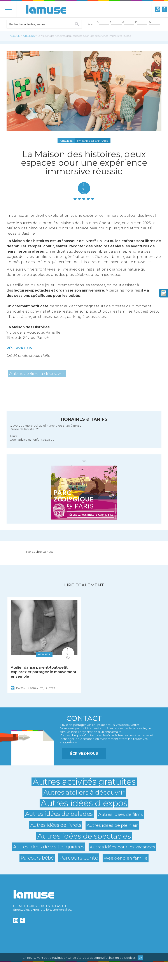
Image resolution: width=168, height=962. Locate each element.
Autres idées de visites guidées (48, 846)
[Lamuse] (46, 9)
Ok (140, 957)
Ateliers (29, 35)
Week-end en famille (125, 858)
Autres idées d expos (84, 803)
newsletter (163, 293)
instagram (157, 9)
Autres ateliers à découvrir (36, 373)
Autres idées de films (120, 814)
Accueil (15, 35)
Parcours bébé (37, 858)
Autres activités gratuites (84, 781)
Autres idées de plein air (112, 825)
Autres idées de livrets (55, 825)
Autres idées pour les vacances (122, 846)
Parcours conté (78, 858)
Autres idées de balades (59, 813)
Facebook (164, 9)
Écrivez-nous (84, 753)
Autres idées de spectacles (84, 836)
